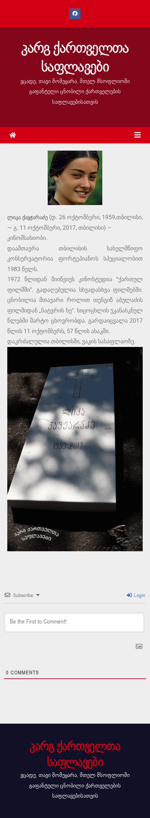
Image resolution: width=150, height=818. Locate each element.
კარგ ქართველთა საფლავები (75, 57)
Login (139, 595)
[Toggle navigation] (138, 135)
